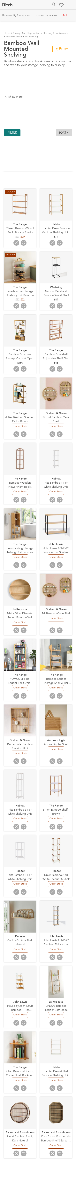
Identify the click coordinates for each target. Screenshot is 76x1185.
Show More (15, 96)
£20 (22, 236)
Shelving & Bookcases (54, 33)
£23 (17, 236)
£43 (56, 362)
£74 (56, 236)
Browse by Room (45, 15)
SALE (64, 15)
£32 (17, 300)
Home (7, 33)
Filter (12, 132)
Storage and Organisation (26, 33)
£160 (20, 362)
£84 (56, 300)
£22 (22, 300)
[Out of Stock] (20, 429)
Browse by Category (16, 15)
